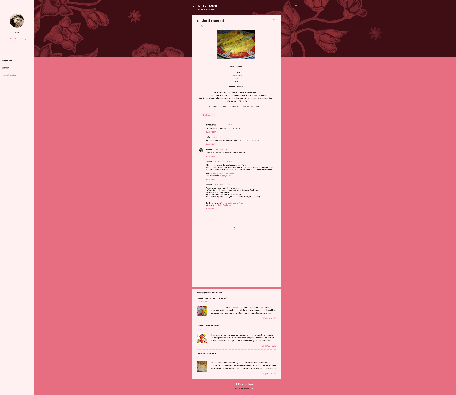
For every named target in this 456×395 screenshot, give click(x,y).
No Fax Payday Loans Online (232, 203)
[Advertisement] (290, 50)
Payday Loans (225, 176)
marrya (209, 149)
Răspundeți (211, 132)
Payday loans (211, 125)
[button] (274, 20)
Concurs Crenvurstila (208, 325)
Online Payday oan (225, 205)
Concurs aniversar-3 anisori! (212, 298)
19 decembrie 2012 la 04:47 (222, 161)
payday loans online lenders (223, 174)
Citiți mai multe (269, 318)
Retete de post (208, 115)
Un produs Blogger (246, 384)
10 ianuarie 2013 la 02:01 (221, 184)
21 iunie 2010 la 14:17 (218, 137)
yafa (208, 137)
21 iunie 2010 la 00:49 (225, 125)
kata (17, 32)
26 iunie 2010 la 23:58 (220, 149)
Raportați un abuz (9, 75)
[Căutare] (296, 6)
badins (253, 389)
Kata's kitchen (207, 6)
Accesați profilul (17, 38)
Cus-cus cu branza (206, 353)
